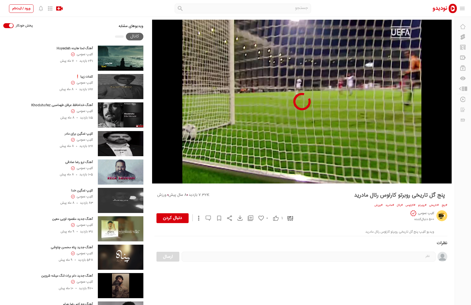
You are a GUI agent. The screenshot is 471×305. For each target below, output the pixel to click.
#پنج (444, 205)
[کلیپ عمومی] (441, 215)
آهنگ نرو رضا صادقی (79, 162)
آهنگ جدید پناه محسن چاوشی (72, 247)
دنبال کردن (172, 218)
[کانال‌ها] (463, 57)
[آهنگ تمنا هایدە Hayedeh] (120, 58)
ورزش (162, 195)
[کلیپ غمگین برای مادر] (120, 143)
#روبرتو (422, 205)
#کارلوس (410, 205)
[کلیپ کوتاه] (463, 37)
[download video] (237, 218)
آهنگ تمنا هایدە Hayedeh (75, 48)
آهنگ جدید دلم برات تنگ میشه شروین (67, 276)
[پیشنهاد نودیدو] (463, 47)
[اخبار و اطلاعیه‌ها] (463, 120)
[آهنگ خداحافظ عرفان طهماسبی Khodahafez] (120, 115)
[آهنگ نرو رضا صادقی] (120, 172)
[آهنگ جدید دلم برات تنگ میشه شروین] (120, 285)
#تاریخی (434, 205)
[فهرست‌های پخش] (463, 68)
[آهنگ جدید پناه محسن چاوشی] (120, 257)
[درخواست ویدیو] (463, 110)
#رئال (400, 205)
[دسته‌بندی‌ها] (463, 89)
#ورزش (379, 205)
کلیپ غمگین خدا (82, 190)
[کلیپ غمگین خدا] (120, 200)
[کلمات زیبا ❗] (120, 86)
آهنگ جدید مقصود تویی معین (72, 219)
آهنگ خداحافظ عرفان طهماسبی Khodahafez (62, 105)
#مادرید (389, 205)
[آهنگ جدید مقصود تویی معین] (120, 228)
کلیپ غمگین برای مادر (79, 134)
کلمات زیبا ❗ (84, 76)
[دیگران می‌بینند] (463, 78)
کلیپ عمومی (85, 54)
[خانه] (463, 26)
